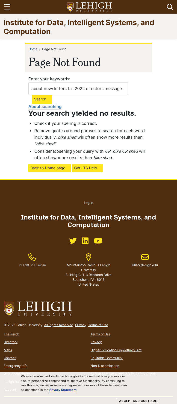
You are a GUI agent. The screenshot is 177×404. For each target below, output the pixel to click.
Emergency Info (15, 365)
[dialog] (88, 388)
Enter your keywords (48, 79)
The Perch (11, 334)
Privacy (80, 325)
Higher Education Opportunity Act (116, 350)
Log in (88, 202)
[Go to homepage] (88, 309)
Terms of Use (98, 325)
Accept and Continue (138, 401)
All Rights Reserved (58, 325)
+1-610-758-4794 (32, 265)
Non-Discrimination (105, 365)
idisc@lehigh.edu (145, 260)
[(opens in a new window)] (90, 7)
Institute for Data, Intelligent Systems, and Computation (78, 26)
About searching (45, 106)
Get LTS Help (85, 167)
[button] (169, 7)
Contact (10, 358)
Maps (8, 350)
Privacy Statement (63, 390)
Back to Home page (47, 167)
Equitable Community (107, 358)
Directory (11, 342)
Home (33, 49)
